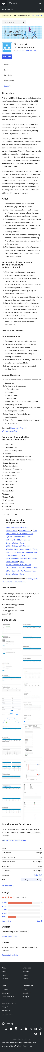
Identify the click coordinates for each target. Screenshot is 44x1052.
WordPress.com (9, 1003)
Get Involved (28, 986)
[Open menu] (40, 3)
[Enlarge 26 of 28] (39, 727)
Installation (8, 75)
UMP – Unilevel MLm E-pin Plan (18, 540)
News (4, 972)
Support (7, 86)
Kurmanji (10, 1024)
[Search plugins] (24, 22)
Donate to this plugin (10, 955)
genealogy (24, 880)
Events (25, 989)
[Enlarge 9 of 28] (18, 728)
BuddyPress (7, 1014)
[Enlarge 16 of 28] (18, 810)
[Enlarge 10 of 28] (18, 740)
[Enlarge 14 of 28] (18, 787)
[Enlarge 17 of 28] (39, 626)
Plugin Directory (7, 9)
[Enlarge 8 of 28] (18, 716)
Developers (6, 993)
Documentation (25, 531)
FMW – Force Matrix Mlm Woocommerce (21, 552)
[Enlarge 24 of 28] (39, 704)
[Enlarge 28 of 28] (39, 785)
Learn (4, 986)
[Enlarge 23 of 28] (39, 694)
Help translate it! (36, 15)
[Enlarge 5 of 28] (18, 678)
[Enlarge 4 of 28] (18, 665)
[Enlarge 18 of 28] (39, 637)
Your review (6, 921)
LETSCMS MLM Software (26, 50)
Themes (26, 972)
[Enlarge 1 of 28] (18, 626)
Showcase (27, 968)
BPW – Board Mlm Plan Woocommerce (21, 571)
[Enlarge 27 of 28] (39, 762)
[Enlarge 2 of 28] (18, 638)
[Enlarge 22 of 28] (39, 684)
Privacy (5, 979)
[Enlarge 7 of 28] (18, 700)
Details (6, 64)
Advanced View (8, 886)
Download (7, 56)
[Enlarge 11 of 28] (18, 751)
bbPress (6, 1011)
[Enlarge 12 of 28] (18, 762)
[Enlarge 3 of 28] (18, 651)
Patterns (26, 979)
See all (39, 921)
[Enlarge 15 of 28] (18, 798)
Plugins (25, 975)
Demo (35, 531)
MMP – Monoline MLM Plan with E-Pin (21, 558)
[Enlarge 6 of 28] (18, 689)
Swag (26, 997)
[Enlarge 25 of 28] (39, 718)
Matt (5, 1007)
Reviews (7, 70)
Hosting (5, 975)
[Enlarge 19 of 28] (39, 649)
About (4, 968)
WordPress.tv (8, 997)
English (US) (38, 875)
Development (9, 80)
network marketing (35, 880)
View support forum (9, 936)
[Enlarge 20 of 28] (39, 660)
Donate (27, 993)
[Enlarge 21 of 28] (39, 671)
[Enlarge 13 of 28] (18, 776)
